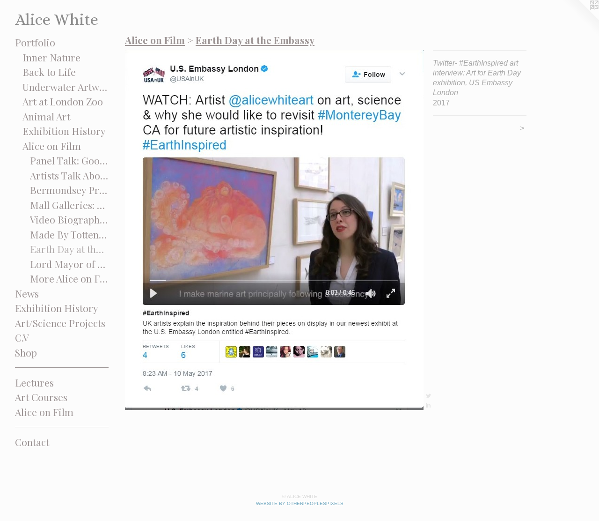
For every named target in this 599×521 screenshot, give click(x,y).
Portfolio (35, 42)
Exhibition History (64, 130)
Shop (26, 352)
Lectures (34, 382)
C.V (22, 337)
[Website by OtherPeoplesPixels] (580, 18)
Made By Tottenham (69, 234)
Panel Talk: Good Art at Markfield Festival (69, 160)
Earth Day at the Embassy (69, 248)
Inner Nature (51, 57)
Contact (32, 441)
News (27, 293)
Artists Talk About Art (69, 175)
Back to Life (49, 71)
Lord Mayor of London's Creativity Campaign (69, 263)
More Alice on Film (69, 278)
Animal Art (46, 116)
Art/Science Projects (60, 322)
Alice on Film (51, 145)
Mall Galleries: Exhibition (69, 204)
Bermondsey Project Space (69, 189)
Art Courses (41, 396)
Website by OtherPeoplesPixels (299, 503)
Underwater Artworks (65, 86)
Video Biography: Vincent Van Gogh (69, 219)
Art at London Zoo (62, 101)
